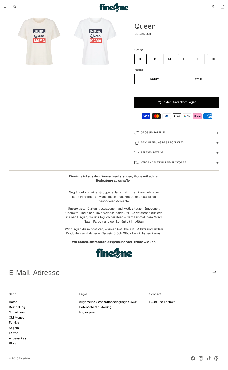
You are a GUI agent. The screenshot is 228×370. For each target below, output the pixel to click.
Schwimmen (17, 312)
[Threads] (216, 358)
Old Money (16, 317)
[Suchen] (15, 7)
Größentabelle (153, 132)
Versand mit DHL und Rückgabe (163, 162)
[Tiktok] (208, 358)
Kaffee (13, 333)
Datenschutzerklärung (95, 307)
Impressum (87, 312)
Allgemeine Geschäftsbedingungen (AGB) (108, 302)
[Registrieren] (214, 272)
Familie (14, 322)
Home (13, 302)
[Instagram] (201, 358)
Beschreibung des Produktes (162, 142)
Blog (12, 343)
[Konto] (213, 7)
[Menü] (5, 7)
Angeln (14, 328)
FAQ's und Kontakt (162, 302)
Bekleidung (17, 307)
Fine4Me (24, 358)
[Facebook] (192, 358)
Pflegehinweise (152, 152)
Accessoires (17, 338)
